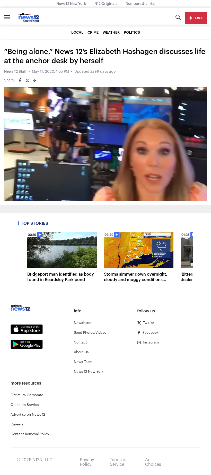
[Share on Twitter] (27, 80)
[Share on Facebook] (20, 80)
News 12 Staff (15, 71)
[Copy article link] (34, 80)
